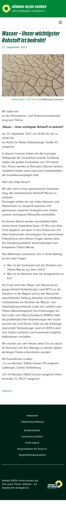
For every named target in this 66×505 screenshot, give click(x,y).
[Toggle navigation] (60, 22)
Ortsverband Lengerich (28, 11)
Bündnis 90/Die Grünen (29, 7)
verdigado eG (22, 487)
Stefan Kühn (17, 99)
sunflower (27, 484)
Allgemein (7, 390)
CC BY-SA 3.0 (31, 99)
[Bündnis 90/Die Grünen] (6, 8)
